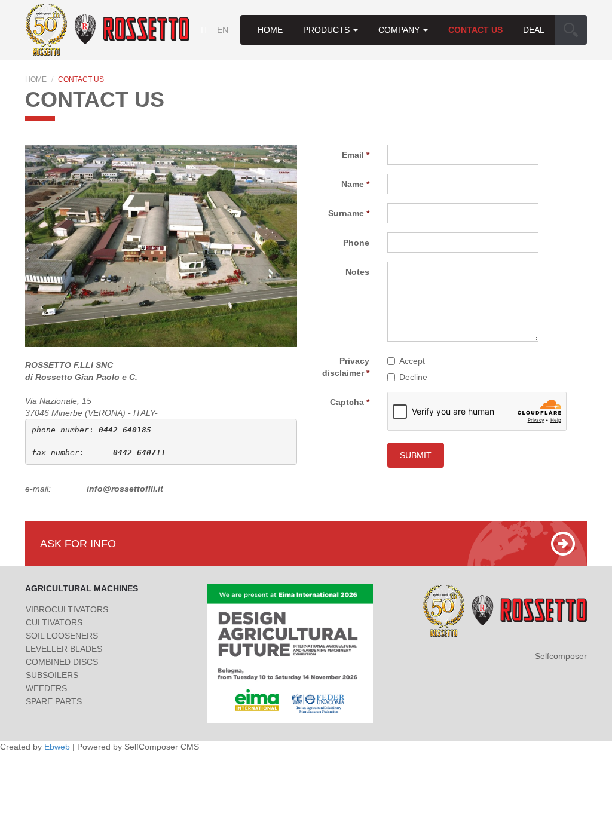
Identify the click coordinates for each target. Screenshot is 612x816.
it (205, 30)
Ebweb (57, 746)
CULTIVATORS (54, 622)
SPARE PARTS (54, 701)
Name (352, 184)
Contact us (475, 30)
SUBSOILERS (52, 675)
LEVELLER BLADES (64, 649)
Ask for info (78, 544)
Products (327, 30)
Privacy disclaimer (345, 367)
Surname (346, 213)
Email (353, 154)
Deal (533, 30)
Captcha (347, 402)
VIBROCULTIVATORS (67, 609)
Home (270, 30)
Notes (357, 272)
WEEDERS (46, 688)
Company (400, 30)
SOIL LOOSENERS (62, 635)
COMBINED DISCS (62, 662)
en (222, 30)
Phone (356, 242)
